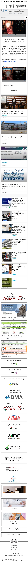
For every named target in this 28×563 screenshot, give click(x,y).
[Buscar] (26, 17)
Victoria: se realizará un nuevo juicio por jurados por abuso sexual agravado (14, 186)
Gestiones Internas (14, 534)
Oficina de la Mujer (14, 361)
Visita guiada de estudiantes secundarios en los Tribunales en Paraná (18, 214)
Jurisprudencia (14, 495)
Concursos (14, 508)
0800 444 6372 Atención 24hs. (23, 6)
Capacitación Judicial (14, 403)
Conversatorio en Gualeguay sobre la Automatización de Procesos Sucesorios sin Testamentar (18, 202)
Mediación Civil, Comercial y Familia (14, 380)
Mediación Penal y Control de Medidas (13, 391)
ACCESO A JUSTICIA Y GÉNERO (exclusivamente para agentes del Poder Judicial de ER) (12, 337)
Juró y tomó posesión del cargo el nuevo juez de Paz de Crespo (19, 254)
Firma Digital (14, 529)
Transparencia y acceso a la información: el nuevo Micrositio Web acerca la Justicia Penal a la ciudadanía (19, 268)
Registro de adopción (14, 425)
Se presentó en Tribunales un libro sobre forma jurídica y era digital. (13, 112)
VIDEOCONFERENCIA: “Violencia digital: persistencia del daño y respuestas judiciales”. (13, 318)
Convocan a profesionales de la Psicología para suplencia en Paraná (19, 241)
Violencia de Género (14, 370)
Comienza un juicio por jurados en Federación (13, 138)
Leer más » (4, 115)
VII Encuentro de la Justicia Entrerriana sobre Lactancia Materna (13, 355)
